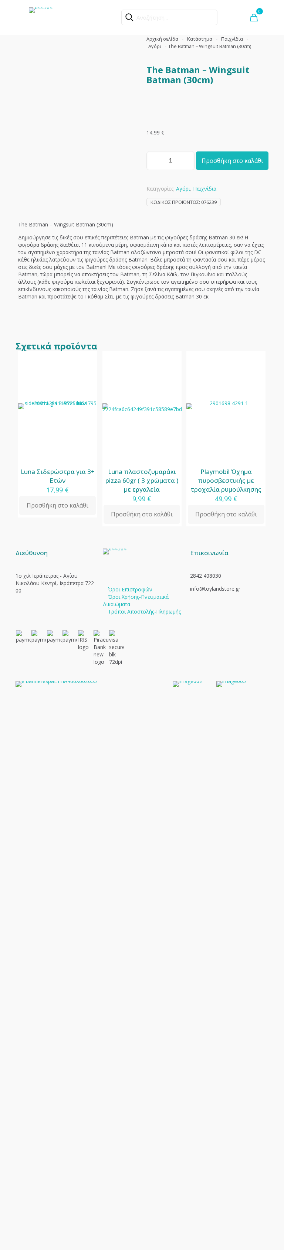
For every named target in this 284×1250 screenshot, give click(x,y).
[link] (90, 958)
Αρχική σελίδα (162, 38)
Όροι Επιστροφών (130, 589)
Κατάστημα (199, 38)
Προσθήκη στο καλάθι (232, 161)
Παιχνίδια (232, 38)
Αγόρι (154, 46)
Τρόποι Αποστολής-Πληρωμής (144, 611)
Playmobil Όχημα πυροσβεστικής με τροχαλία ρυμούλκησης (225, 480)
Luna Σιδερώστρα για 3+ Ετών (58, 476)
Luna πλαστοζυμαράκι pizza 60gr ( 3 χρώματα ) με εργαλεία (141, 480)
